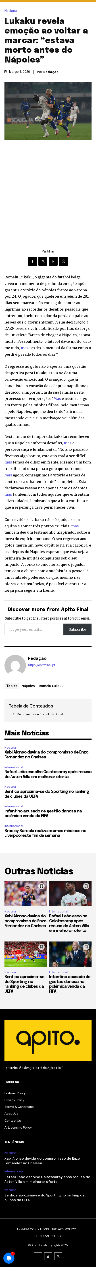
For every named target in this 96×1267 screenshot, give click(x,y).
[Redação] (15, 665)
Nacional (10, 11)
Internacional (13, 767)
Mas (57, 398)
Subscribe (77, 629)
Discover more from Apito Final (40, 714)
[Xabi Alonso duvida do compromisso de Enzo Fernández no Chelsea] (25, 893)
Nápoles (28, 685)
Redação (51, 72)
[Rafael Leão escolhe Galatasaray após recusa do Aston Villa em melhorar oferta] (70, 893)
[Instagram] (48, 1256)
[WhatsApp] (63, 261)
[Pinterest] (53, 261)
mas (24, 348)
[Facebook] (32, 261)
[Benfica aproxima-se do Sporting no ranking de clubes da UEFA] (25, 954)
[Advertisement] (48, 190)
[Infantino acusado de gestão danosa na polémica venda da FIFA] (70, 954)
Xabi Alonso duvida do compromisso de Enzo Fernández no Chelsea (25, 921)
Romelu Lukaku (51, 685)
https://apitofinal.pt (41, 665)
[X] (42, 261)
